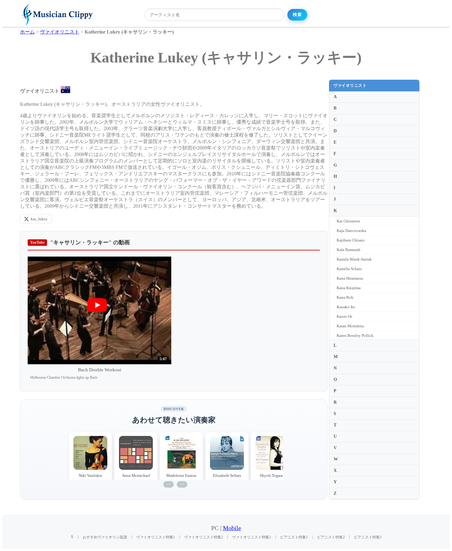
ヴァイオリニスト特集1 (155, 537)
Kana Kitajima (349, 287)
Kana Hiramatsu (350, 278)
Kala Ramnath (348, 249)
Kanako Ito (346, 307)
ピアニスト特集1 (294, 537)
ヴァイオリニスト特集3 (251, 537)
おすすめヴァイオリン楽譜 (105, 537)
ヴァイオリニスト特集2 (203, 537)
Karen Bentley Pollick (355, 335)
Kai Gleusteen (348, 221)
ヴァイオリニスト (350, 85)
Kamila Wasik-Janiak (354, 259)
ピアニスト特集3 (368, 537)
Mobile (232, 528)
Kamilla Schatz (349, 268)
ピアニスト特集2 (331, 537)
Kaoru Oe (344, 316)
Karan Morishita (350, 326)
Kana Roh (345, 297)
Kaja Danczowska (351, 230)
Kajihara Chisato (351, 240)
